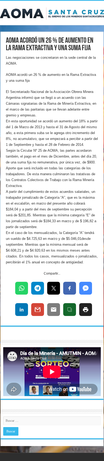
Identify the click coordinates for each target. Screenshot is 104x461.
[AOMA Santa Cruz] (52, 12)
